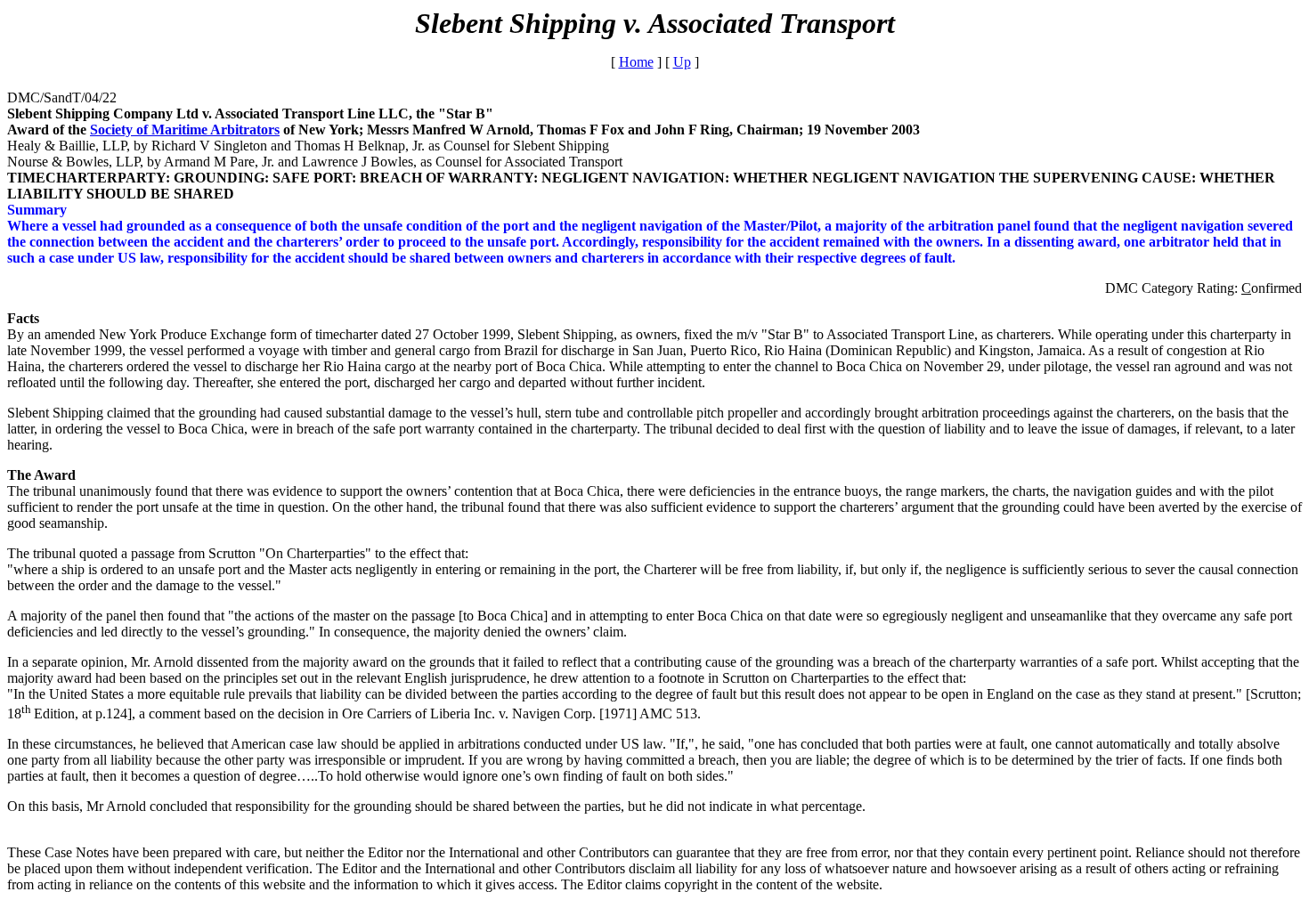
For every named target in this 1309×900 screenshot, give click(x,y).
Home (636, 61)
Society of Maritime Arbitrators (185, 129)
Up (682, 61)
